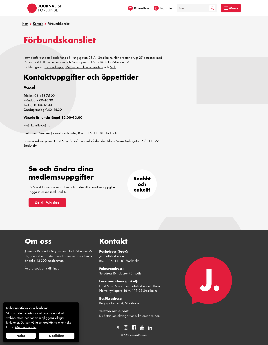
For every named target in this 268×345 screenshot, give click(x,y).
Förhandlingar (54, 67)
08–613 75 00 (44, 96)
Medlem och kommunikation (84, 67)
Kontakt (38, 24)
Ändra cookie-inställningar (43, 268)
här (157, 316)
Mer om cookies (25, 327)
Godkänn (56, 336)
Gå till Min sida (47, 203)
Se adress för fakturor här (116, 273)
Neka (20, 336)
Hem (25, 24)
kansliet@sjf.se (40, 125)
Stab (113, 67)
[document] (41, 322)
